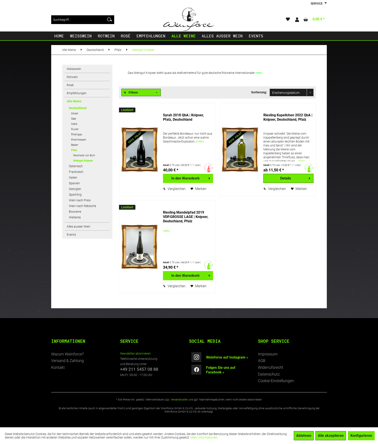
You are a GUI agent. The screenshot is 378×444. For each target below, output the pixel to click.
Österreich (76, 166)
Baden (74, 144)
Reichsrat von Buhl (84, 155)
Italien (73, 177)
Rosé (70, 85)
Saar (73, 118)
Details (285, 178)
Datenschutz (269, 374)
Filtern (133, 92)
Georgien (75, 189)
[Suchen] (109, 19)
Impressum (268, 354)
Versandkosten (179, 399)
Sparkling (75, 194)
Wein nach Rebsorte (82, 206)
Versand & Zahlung (67, 360)
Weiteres (75, 217)
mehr (200, 141)
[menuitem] (82, 19)
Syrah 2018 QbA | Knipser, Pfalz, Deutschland (183, 117)
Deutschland (77, 108)
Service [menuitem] (317, 3)
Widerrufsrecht (270, 367)
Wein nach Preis (80, 200)
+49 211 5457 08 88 (139, 369)
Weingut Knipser (83, 160)
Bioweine (75, 211)
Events (71, 234)
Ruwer (75, 129)
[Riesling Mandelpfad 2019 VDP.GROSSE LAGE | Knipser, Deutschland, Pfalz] (140, 247)
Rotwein (72, 77)
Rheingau (76, 134)
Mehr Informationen (204, 437)
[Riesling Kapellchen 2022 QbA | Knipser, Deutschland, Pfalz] (240, 150)
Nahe (74, 123)
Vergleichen (176, 189)
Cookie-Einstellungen (276, 380)
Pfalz (74, 150)
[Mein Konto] (297, 19)
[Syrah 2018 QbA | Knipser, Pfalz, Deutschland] (140, 150)
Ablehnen (303, 436)
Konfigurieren (361, 436)
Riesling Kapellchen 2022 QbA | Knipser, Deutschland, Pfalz (287, 117)
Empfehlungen (76, 93)
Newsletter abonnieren (135, 353)
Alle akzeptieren (331, 436)
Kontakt (58, 367)
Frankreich (76, 172)
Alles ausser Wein (78, 226)
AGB (261, 360)
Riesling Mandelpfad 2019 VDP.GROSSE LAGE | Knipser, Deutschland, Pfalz (185, 216)
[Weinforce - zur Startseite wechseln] (189, 19)
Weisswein (74, 69)
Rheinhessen (78, 139)
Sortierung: (259, 92)
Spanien (74, 183)
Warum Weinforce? (67, 354)
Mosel (74, 113)
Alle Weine (74, 101)
